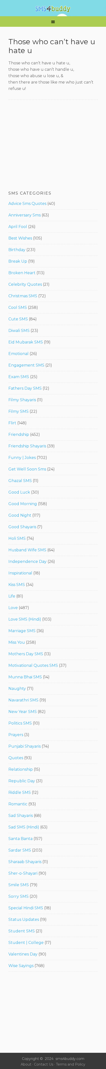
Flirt (12, 423)
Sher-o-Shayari (22, 873)
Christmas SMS (22, 296)
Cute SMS (18, 319)
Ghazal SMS (20, 480)
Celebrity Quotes (25, 284)
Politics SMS (20, 723)
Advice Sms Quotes (27, 203)
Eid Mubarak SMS (25, 342)
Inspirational (20, 573)
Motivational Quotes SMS (33, 665)
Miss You (16, 642)
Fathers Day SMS (25, 388)
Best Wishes (20, 238)
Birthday (16, 249)
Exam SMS (18, 376)
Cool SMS (17, 307)
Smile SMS (18, 885)
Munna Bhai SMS (25, 677)
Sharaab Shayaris (24, 861)
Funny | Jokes (22, 457)
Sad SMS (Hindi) (23, 827)
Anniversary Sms (24, 215)
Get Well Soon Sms (27, 469)
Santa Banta (20, 838)
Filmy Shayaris (22, 400)
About (26, 1064)
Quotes (15, 757)
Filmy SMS (18, 411)
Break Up (17, 261)
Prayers (15, 734)
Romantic (17, 804)
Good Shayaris (22, 527)
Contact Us (43, 1064)
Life (11, 596)
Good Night (19, 515)
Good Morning (22, 503)
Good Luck (19, 492)
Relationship (20, 769)
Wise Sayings (21, 965)
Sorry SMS (18, 896)
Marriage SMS (21, 630)
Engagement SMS (26, 365)
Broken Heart (21, 273)
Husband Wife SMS (27, 550)
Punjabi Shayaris (24, 746)
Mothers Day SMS (25, 654)
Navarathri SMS (23, 700)
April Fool (17, 226)
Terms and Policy (70, 1064)
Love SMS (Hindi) (24, 619)
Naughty (17, 688)
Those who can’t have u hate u (51, 46)
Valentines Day (22, 954)
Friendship (18, 434)
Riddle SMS (19, 792)
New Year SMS (22, 711)
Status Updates (23, 919)
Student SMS (21, 931)
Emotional (18, 353)
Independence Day (27, 561)
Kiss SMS (16, 584)
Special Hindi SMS (25, 908)
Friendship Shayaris (27, 446)
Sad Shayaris (20, 815)
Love (13, 607)
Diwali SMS (19, 330)
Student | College (26, 942)
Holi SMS (17, 538)
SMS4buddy (53, 9)
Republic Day (21, 781)
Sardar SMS (19, 850)
